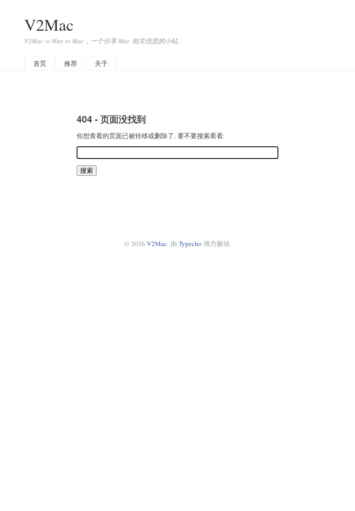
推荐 (70, 63)
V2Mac (49, 24)
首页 (39, 63)
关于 (101, 63)
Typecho (190, 243)
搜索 (86, 170)
